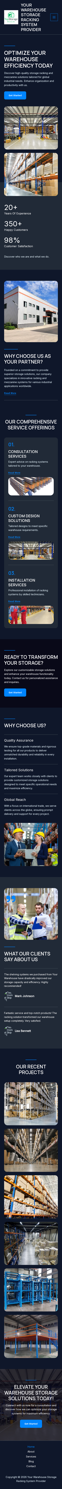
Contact (31, 1466)
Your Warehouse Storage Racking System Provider (33, 17)
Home (31, 1446)
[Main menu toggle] (54, 17)
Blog (31, 1461)
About (31, 1451)
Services (31, 1456)
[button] (14, 473)
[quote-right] (11, 899)
